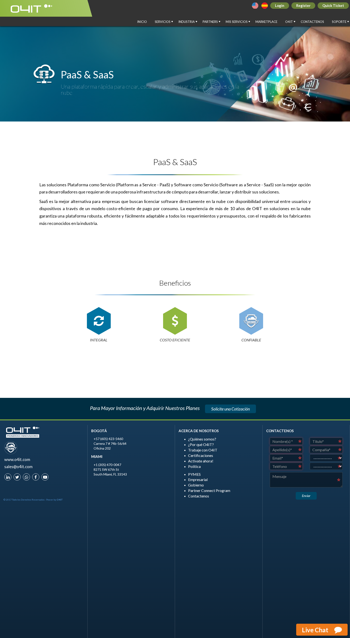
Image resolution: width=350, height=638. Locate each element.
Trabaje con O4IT (202, 450)
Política (194, 466)
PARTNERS (212, 23)
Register (303, 5)
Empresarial (198, 479)
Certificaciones (200, 455)
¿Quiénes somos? (202, 439)
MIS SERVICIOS (238, 23)
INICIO (142, 22)
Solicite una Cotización (230, 408)
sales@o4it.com (18, 466)
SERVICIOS (164, 23)
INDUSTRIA (188, 23)
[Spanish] (264, 5)
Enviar (306, 496)
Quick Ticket (333, 5)
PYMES (194, 474)
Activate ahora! (200, 461)
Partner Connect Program (209, 490)
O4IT (290, 23)
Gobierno (196, 485)
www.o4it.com (17, 459)
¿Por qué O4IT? (201, 444)
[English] (255, 5)
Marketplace (266, 22)
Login (279, 5)
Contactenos (312, 22)
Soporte (341, 23)
